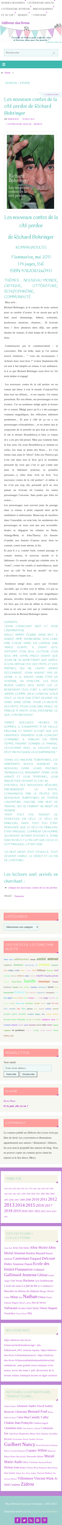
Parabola (37, 1512)
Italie (5, 998)
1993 (52, 1189)
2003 (47, 1194)
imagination (41, 993)
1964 (18, 1189)
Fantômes (7, 987)
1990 (43, 1189)
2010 (35, 1199)
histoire (51, 987)
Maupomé (52, 1451)
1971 (26, 1189)
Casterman (21, 1258)
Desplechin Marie (27, 1433)
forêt (21, 987)
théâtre (44, 1025)
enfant (27, 976)
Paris (23, 1009)
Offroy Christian (30, 1462)
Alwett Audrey (45, 1405)
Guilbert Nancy (19, 1444)
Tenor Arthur (31, 1473)
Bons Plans (10, 1100)
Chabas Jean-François (18, 1423)
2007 (16, 1199)
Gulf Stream (17, 1280)
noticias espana (31, 1350)
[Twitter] (24, 1520)
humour (19, 992)
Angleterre (8, 965)
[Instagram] (38, 1520)
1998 (23, 1194)
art (36, 965)
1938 (14, 1189)
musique (29, 1003)
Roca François (40, 1467)
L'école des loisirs (13, 1286)
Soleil (29, 1308)
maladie (52, 998)
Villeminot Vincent (31, 1478)
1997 (19, 1194)
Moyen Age (20, 1003)
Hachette (28, 1280)
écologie (7, 976)
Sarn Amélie (9, 1473)
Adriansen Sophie (26, 1405)
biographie (54, 965)
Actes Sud (8, 1248)
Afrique (32, 959)
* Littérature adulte (18, 124)
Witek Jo (52, 1478)
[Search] (53, 53)
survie (38, 1025)
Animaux (18, 964)
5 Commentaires (51, 94)
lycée (41, 998)
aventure (44, 964)
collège (10, 970)
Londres (31, 998)
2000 (33, 1194)
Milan (14, 1297)
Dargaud (35, 1258)
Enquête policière (51, 976)
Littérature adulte (41, 3)
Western (55, 1030)
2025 (54, 1211)
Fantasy (55, 982)
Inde (56, 993)
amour (52, 958)
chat (5, 970)
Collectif (37, 1428)
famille (30, 981)
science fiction (52, 1014)
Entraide (6, 982)
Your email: (10, 1062)
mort (12, 1003)
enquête (40, 975)
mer (57, 998)
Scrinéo (21, 1308)
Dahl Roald (13, 1434)
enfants (32, 976)
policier (48, 1009)
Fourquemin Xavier (20, 1439)
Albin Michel (39, 1247)
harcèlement (42, 987)
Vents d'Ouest (21, 1314)
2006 (11, 1200)
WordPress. (51, 1512)
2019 (17, 1211)
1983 (39, 1189)
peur (36, 1009)
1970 (22, 1189)
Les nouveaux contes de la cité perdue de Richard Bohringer (30, 106)
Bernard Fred (37, 1411)
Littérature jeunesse (15, 9)
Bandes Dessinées (13, 3)
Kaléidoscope (46, 1280)
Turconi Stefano (44, 1473)
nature (43, 1003)
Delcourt (48, 1258)
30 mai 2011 (28, 119)
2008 (22, 1199)
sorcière (20, 1025)
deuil (34, 970)
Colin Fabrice (27, 1428)
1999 (28, 1194)
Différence (41, 970)
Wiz (29, 1313)
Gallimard (38, 1269)
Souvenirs (32, 1025)
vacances (55, 1025)
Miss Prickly (21, 1457)
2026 (6, 1217)
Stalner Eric (20, 1473)
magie (45, 998)
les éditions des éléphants (27, 1291)
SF (57, 1019)
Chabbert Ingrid (40, 1423)
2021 (31, 1211)
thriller (49, 1025)
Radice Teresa (26, 1467)
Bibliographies (43, 9)
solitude (14, 1025)
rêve (43, 1014)
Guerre (27, 987)
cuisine (28, 970)
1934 (6, 1189)
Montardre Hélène (35, 1456)
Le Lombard (44, 1286)
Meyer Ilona (10, 1456)
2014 (20, 1205)
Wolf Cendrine (12, 1484)
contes (22, 970)
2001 (38, 1194)
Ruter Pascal (52, 1468)
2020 (24, 1211)
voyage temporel (46, 1030)
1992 (47, 1189)
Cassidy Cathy (39, 1417)
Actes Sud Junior (21, 1247)
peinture (30, 1009)
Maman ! (23, 15)
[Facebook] (17, 1520)
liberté (20, 998)
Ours (18, 1009)
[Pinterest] (44, 1520)
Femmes (15, 987)
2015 (30, 1205)
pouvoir (55, 1009)
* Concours (38, 15)
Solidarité (7, 1025)
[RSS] (31, 1520)
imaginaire (32, 993)
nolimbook (10, 1365)
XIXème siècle (9, 1036)
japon (10, 998)
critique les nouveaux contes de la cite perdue (32, 887)
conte (17, 970)
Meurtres (7, 1003)
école (56, 970)
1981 (35, 1189)
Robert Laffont (25, 1303)
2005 (6, 1200)
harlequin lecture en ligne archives (38, 1375)
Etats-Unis (16, 981)
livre (25, 998)
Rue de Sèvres (39, 1302)
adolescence (21, 959)
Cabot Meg (23, 1417)
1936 (10, 1189)
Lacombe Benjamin (18, 1451)
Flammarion (19, 896)
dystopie (50, 970)
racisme (31, 1014)
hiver (56, 987)
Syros (36, 1308)
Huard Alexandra (43, 1445)
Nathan (30, 1296)
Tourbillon (9, 1313)
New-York (54, 1003)
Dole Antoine (42, 1433)
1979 (30, 1189)
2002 (43, 1194)
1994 (6, 1194)
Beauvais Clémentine (15, 1411)
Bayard (40, 1253)
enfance (20, 975)
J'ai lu (37, 1281)
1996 (14, 1194)
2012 (52, 1199)
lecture (15, 998)
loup (37, 998)
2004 (52, 1194)
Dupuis (28, 1264)
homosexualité (9, 993)
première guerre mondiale (15, 1014)
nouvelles (12, 1009)
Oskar (42, 1297)
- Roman (37, 124)
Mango (43, 1291)
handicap (34, 987)
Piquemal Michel (45, 1462)
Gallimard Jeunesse (20, 1274)
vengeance (7, 1030)
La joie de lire (29, 1285)
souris (26, 1025)
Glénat (42, 1275)
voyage (36, 1030)
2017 (48, 1205)
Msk (20, 1297)
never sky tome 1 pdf (23, 1370)
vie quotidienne (18, 1030)
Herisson (13, 119)
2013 (9, 1205)
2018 (8, 1211)
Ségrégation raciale (48, 1019)
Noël (5, 1009)
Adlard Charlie (10, 1406)
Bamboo (30, 1253)
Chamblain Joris (13, 1428)
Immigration (50, 993)
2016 (40, 1205)
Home (8, 72)
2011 (43, 1199)
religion (37, 1014)
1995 (10, 1194)
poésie (41, 1009)
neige (48, 1003)
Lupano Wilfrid (36, 1450)
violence (29, 1030)
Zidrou (27, 1484)
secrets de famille (33, 1019)
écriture (13, 976)
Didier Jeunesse (14, 1264)
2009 (28, 1199)
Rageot (15, 1302)
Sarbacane (10, 1308)
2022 (37, 1211)
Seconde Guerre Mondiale (14, 1019)
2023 (43, 1211)
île (27, 993)
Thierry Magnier (48, 1308)
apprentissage (29, 965)
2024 (48, 1211)
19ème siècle (8, 959)
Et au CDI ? (8, 15)
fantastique (44, 981)
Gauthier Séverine (36, 1439)
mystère (37, 1003)
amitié (41, 959)
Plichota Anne (11, 1467)
